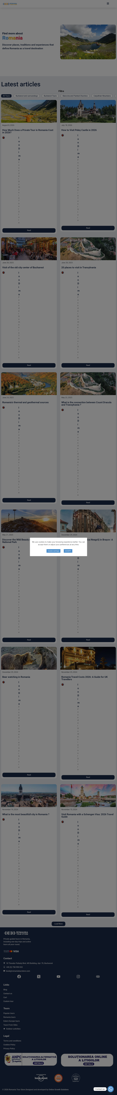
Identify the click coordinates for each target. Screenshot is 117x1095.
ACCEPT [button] (68, 551)
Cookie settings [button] (53, 551)
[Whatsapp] (111, 1089)
